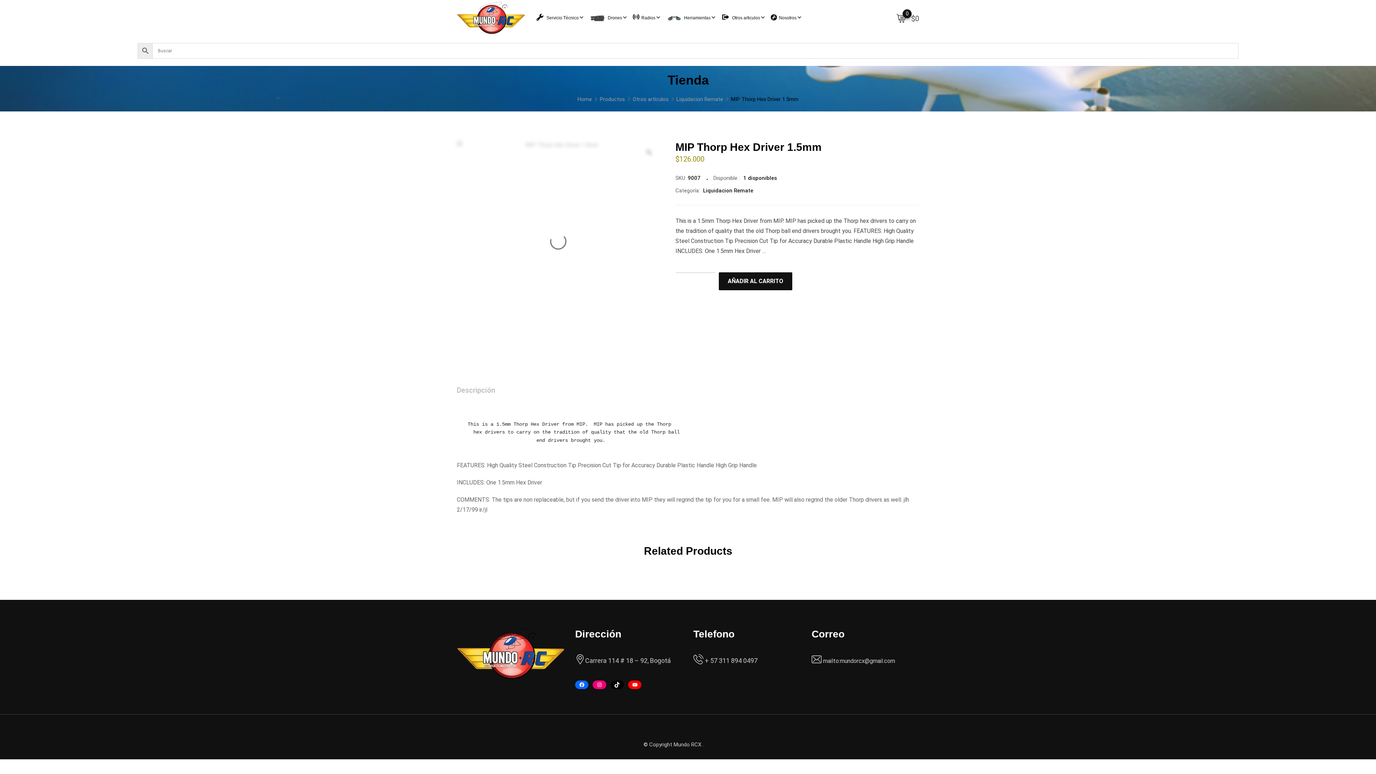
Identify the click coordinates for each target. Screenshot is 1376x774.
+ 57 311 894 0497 (730, 660)
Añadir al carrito (755, 281)
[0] (901, 18)
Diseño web (718, 744)
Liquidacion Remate (728, 190)
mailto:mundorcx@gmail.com (859, 661)
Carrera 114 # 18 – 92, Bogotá (628, 660)
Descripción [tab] (476, 390)
